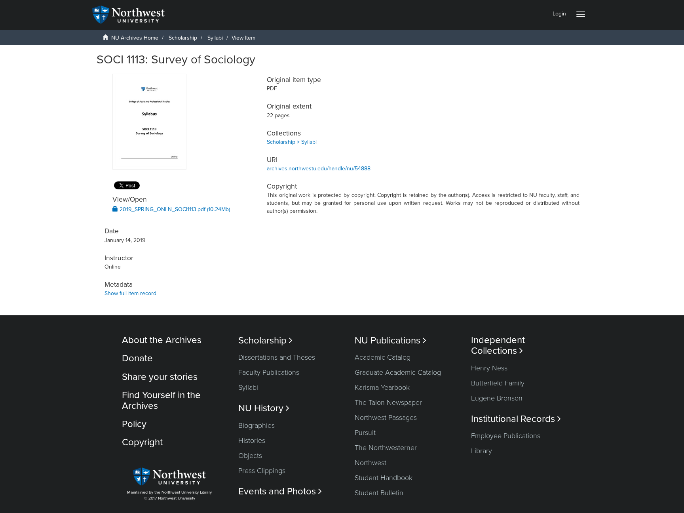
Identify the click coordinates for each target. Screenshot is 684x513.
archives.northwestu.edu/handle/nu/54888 (318, 168)
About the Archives (161, 340)
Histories (251, 440)
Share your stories (160, 377)
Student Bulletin (379, 492)
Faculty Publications (268, 372)
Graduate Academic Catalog (398, 372)
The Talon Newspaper (388, 402)
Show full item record (130, 293)
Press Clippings (261, 470)
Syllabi (215, 37)
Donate (137, 358)
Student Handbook (383, 477)
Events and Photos (280, 491)
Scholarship (183, 37)
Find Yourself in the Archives (161, 400)
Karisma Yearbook (382, 387)
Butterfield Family (497, 383)
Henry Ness (489, 368)
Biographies (256, 425)
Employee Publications (505, 435)
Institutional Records (516, 419)
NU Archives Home (134, 37)
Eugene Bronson (496, 398)
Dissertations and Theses (276, 357)
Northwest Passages (386, 417)
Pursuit (365, 432)
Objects (250, 455)
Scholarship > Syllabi (292, 142)
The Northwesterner (386, 447)
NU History (263, 408)
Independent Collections (498, 345)
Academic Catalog (382, 357)
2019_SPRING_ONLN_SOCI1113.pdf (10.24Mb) (174, 209)
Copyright (142, 442)
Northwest (370, 462)
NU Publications (390, 340)
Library (481, 450)
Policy (134, 424)
